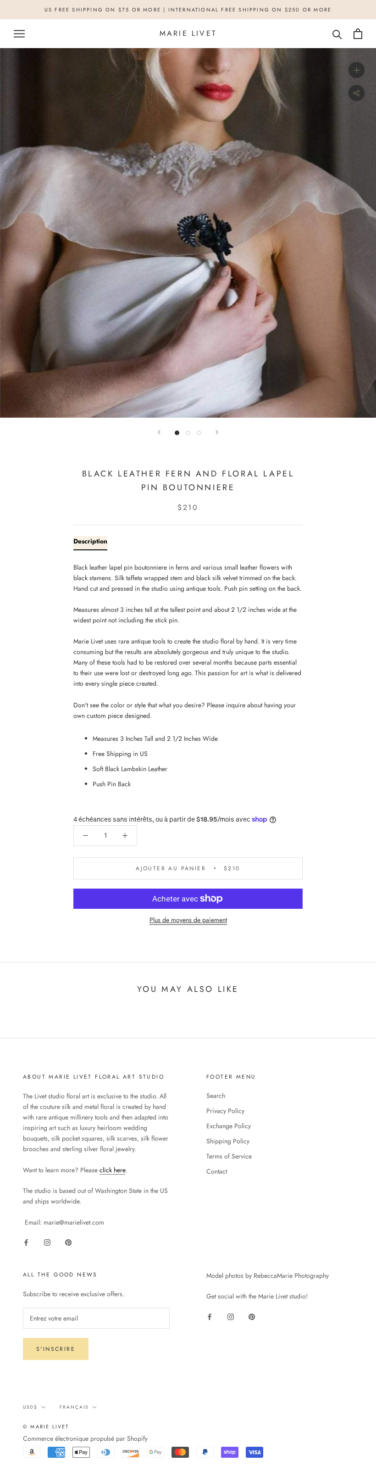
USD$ (30, 1407)
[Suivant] (217, 432)
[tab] (90, 543)
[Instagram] (47, 1242)
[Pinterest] (68, 1242)
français (74, 1407)
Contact (216, 1171)
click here (112, 1170)
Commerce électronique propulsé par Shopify (85, 1438)
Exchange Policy (228, 1125)
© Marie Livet (46, 1426)
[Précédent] (159, 432)
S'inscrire (55, 1349)
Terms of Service (229, 1156)
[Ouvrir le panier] (358, 33)
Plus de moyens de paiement (188, 919)
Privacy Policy (225, 1110)
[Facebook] (26, 1242)
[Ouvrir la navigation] (19, 34)
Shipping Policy (227, 1141)
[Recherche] (337, 34)
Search (215, 1095)
